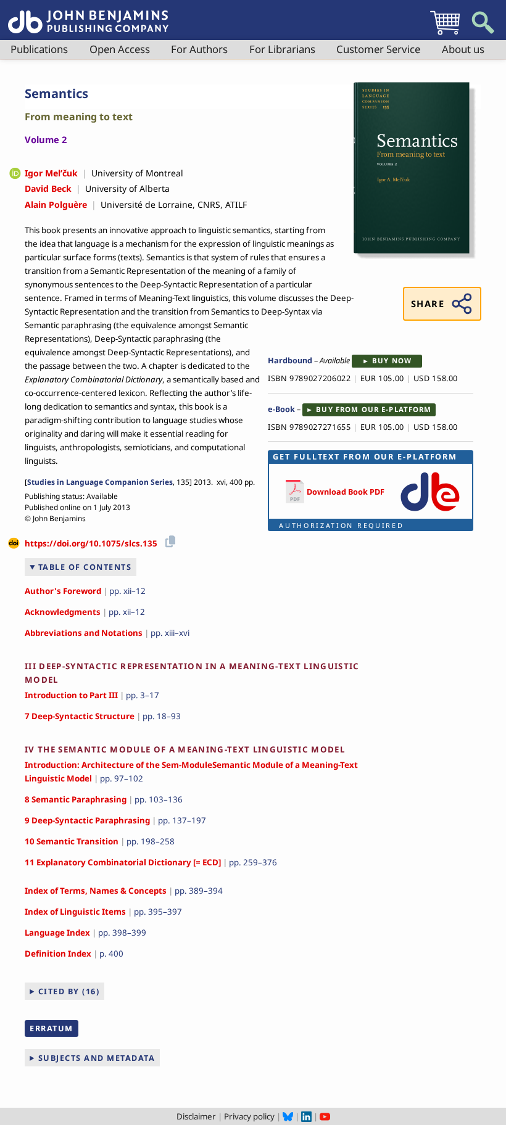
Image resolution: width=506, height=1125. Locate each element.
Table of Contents (85, 566)
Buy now (392, 360)
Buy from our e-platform (373, 409)
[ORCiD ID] (15, 174)
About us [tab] (463, 49)
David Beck (48, 188)
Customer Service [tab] (378, 49)
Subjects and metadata (97, 1057)
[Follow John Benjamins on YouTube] (325, 1116)
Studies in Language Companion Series (100, 482)
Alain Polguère (56, 204)
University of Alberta (127, 188)
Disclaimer (196, 1116)
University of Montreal (137, 173)
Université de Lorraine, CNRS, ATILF (174, 204)
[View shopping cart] (445, 34)
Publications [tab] (39, 49)
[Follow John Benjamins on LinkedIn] (306, 1116)
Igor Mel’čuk (51, 173)
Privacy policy (249, 1116)
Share (427, 303)
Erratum (51, 1028)
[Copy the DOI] (168, 539)
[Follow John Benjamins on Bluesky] (288, 1116)
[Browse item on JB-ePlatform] (430, 511)
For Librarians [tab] (282, 49)
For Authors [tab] (199, 49)
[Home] (88, 14)
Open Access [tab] (119, 49)
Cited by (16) (69, 991)
